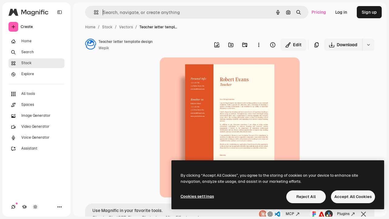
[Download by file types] (368, 45)
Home (90, 27)
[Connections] (13, 207)
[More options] (259, 45)
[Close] (363, 214)
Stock (107, 27)
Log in (341, 12)
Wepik (103, 48)
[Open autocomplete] (93, 12)
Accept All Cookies (353, 196)
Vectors (126, 27)
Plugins (343, 213)
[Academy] (24, 207)
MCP (290, 213)
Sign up (369, 12)
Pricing (319, 12)
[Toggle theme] (35, 207)
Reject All (306, 196)
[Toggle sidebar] (59, 12)
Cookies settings (197, 196)
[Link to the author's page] (90, 45)
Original (198, 69)
